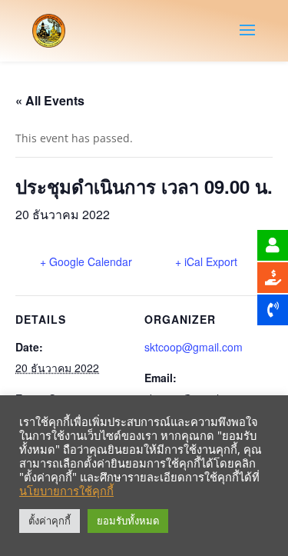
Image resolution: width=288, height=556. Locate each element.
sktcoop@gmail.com (193, 347)
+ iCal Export (206, 261)
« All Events (49, 100)
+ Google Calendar (86, 261)
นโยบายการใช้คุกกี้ (66, 490)
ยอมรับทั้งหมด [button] (128, 521)
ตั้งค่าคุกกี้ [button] (49, 521)
